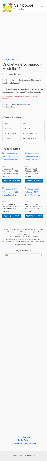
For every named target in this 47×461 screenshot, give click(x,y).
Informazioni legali (23, 437)
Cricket (11, 60)
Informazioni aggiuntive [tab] (12, 117)
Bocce (4, 60)
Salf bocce (24, 5)
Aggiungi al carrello (12, 180)
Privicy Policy (23, 440)
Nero (13, 107)
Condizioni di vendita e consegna (23, 443)
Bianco (8, 107)
